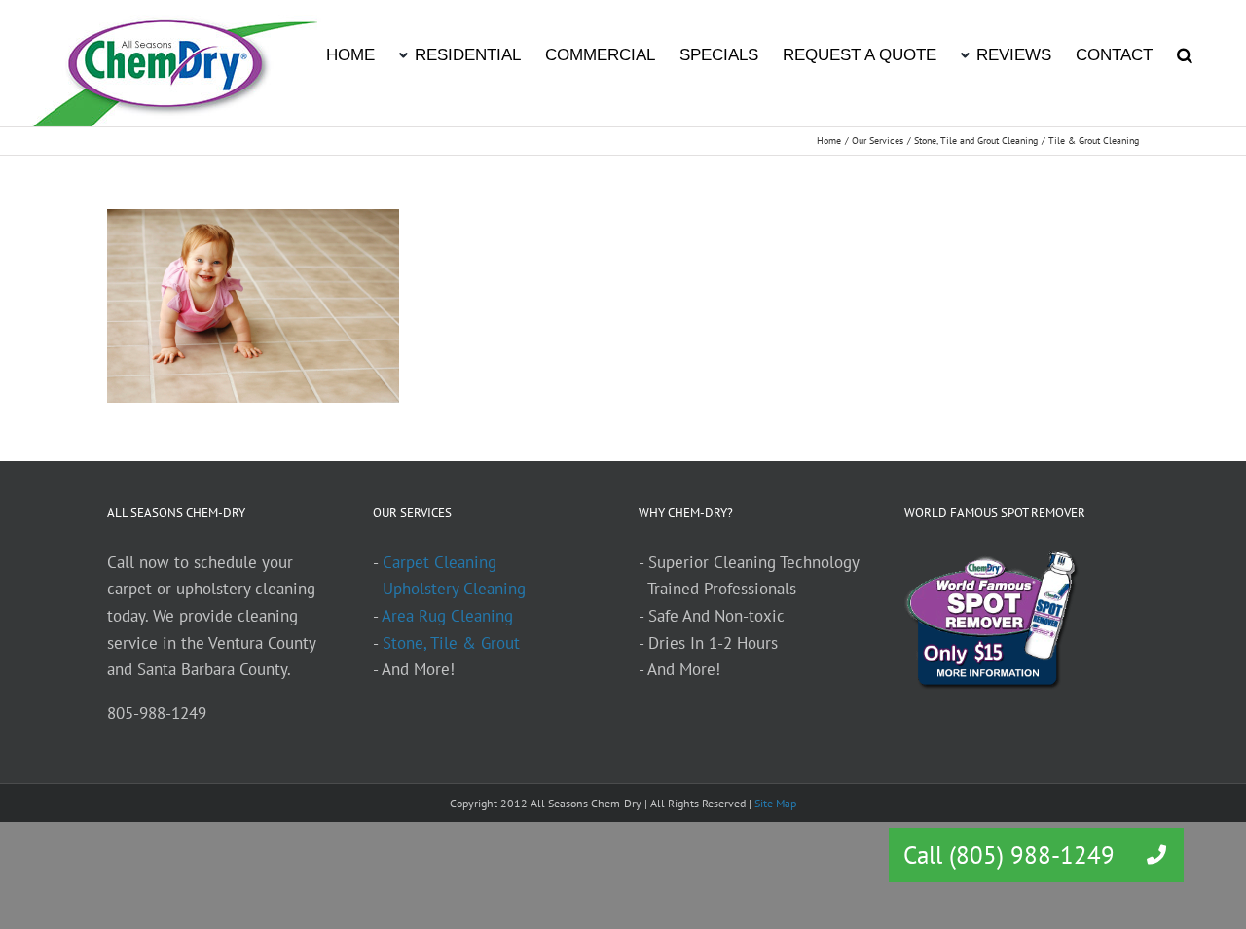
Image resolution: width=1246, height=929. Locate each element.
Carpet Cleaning (439, 562)
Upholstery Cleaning (454, 588)
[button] (1184, 53)
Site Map (775, 803)
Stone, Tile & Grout (451, 643)
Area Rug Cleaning (447, 615)
